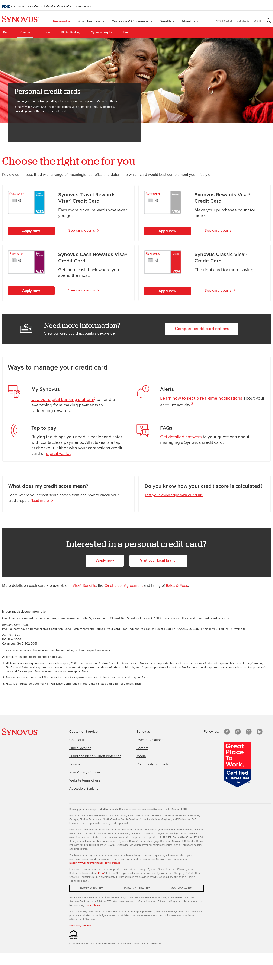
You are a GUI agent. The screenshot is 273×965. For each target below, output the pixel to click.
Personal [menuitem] (60, 21)
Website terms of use (84, 780)
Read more (40, 500)
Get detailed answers (181, 436)
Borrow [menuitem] (45, 32)
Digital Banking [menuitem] (71, 32)
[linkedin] (259, 731)
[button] (268, 21)
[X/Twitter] (248, 731)
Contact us (243, 21)
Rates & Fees (177, 585)
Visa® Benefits (84, 585)
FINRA (100, 873)
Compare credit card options (202, 328)
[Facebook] (227, 731)
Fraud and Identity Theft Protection (95, 756)
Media (141, 756)
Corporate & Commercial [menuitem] (131, 21)
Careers (142, 747)
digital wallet (58, 453)
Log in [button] (257, 21)
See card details (81, 230)
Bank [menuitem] (6, 32)
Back (85, 671)
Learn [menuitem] (127, 32)
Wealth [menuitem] (166, 21)
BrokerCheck (92, 905)
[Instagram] (238, 731)
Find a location (224, 21)
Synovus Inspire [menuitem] (101, 32)
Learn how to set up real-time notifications (201, 398)
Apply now (31, 231)
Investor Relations (149, 739)
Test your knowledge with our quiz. (174, 495)
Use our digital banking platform (62, 399)
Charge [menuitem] (25, 32)
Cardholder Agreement (123, 585)
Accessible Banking (84, 788)
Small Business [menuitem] (90, 21)
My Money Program (80, 925)
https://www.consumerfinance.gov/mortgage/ (95, 863)
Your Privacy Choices (84, 772)
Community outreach (152, 764)
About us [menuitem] (189, 21)
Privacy (74, 764)
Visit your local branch (159, 560)
